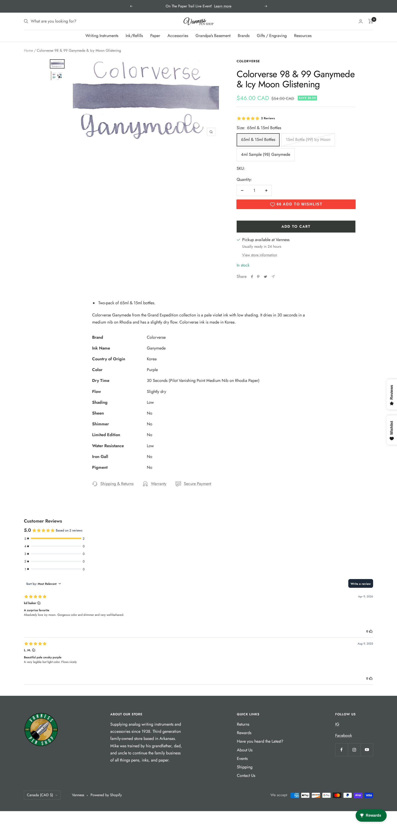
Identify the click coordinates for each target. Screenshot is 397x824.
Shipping (244, 767)
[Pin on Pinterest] (258, 276)
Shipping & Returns (116, 484)
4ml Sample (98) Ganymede (265, 154)
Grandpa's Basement (213, 36)
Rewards (244, 733)
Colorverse (248, 61)
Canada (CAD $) (40, 795)
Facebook (343, 736)
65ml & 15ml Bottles (258, 139)
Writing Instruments (101, 36)
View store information (259, 255)
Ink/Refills (134, 36)
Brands (244, 36)
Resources (303, 36)
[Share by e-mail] (273, 276)
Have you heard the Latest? (260, 741)
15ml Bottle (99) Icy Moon (308, 139)
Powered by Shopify (106, 795)
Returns (243, 724)
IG (337, 724)
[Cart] (370, 21)
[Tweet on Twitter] (265, 276)
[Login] (361, 21)
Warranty (158, 484)
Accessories (177, 36)
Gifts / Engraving (272, 36)
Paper (155, 36)
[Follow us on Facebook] (341, 749)
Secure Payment (197, 484)
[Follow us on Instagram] (354, 749)
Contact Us (246, 776)
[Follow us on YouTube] (366, 749)
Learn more (222, 6)
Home (28, 50)
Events (242, 758)
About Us (244, 750)
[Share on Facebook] (252, 276)
